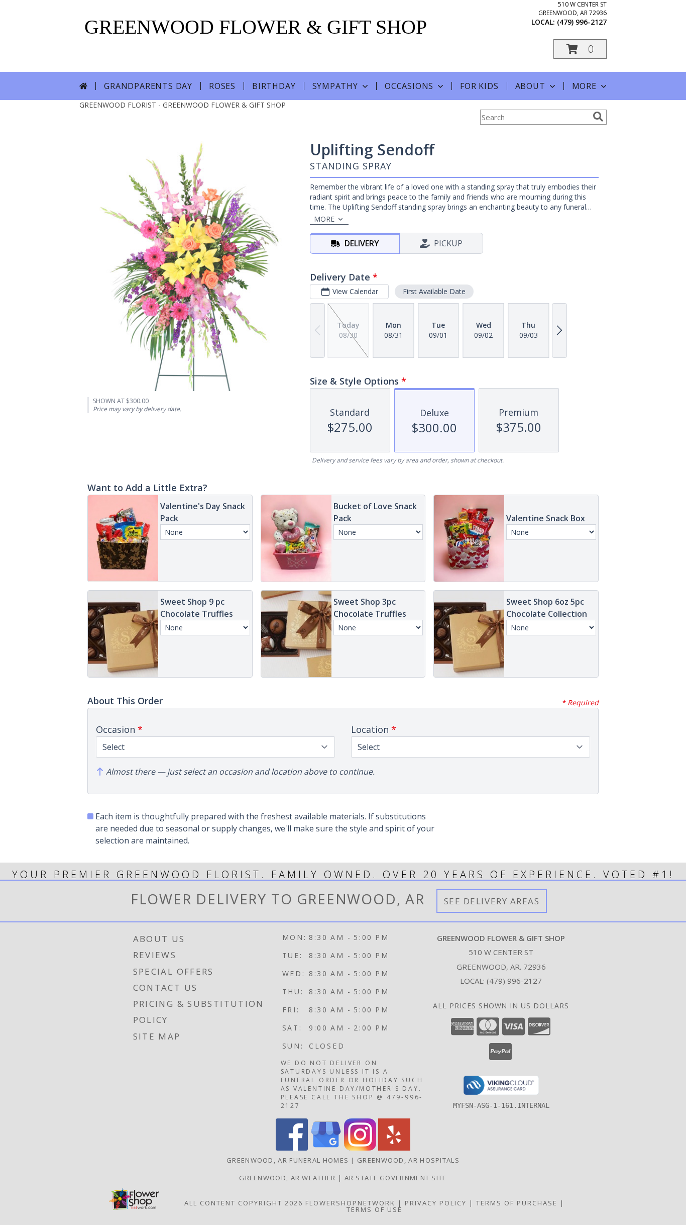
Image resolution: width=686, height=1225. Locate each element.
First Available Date (434, 291)
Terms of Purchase (516, 1202)
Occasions (409, 85)
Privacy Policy (436, 1202)
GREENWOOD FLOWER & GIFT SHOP (255, 27)
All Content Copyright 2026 (243, 1202)
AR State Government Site (396, 1177)
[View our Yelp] (394, 1148)
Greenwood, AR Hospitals (408, 1160)
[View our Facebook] (292, 1148)
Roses (222, 85)
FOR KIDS (479, 85)
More (584, 85)
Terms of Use (374, 1209)
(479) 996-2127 (582, 22)
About (530, 85)
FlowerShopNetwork (350, 1202)
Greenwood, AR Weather (287, 1177)
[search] (598, 116)
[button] (580, 49)
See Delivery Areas (492, 901)
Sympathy (335, 85)
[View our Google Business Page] (326, 1148)
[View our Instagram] (360, 1148)
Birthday (273, 85)
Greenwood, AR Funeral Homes (287, 1160)
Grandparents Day (148, 85)
